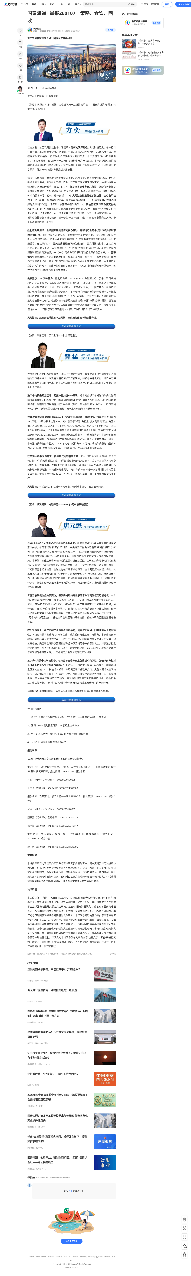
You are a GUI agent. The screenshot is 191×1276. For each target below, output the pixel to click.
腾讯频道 (107, 1257)
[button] (156, 23)
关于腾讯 (31, 1257)
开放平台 (67, 1257)
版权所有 (75, 1268)
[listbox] (71, 1065)
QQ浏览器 (99, 1257)
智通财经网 (32, 1022)
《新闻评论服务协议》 (62, 1177)
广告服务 (75, 1257)
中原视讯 (31, 1106)
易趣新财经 (32, 1064)
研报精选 (31, 1169)
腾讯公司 (68, 1268)
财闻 (29, 1085)
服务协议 (51, 1257)
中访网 (30, 980)
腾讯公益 (91, 1257)
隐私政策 (59, 1257)
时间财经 (31, 1148)
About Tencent (41, 1257)
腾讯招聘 (83, 1257)
